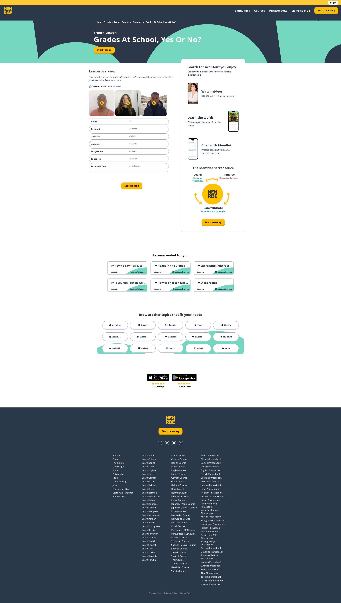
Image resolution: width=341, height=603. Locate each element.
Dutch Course (178, 466)
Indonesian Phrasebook (213, 496)
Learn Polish (148, 522)
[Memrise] (8, 10)
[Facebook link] (160, 443)
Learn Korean (149, 507)
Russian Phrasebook (211, 548)
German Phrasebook (211, 477)
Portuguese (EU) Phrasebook (209, 543)
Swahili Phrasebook (210, 565)
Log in (333, 2)
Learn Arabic (148, 455)
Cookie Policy (186, 593)
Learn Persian (149, 518)
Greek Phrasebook (210, 481)
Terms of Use (155, 593)
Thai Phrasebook (209, 573)
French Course (121, 22)
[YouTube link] (174, 443)
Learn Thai (147, 548)
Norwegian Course (180, 518)
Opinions (137, 22)
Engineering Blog (121, 489)
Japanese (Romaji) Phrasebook (210, 512)
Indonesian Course (180, 496)
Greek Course (178, 481)
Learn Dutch (148, 466)
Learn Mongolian (150, 511)
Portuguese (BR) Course (183, 530)
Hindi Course (177, 489)
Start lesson (104, 49)
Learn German (149, 477)
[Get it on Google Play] (184, 377)
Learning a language (123, 492)
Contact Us (118, 459)
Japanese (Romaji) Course (184, 507)
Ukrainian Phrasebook (212, 580)
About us (117, 455)
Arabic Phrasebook (210, 455)
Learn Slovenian (150, 533)
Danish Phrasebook (211, 462)
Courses (259, 10)
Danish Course (178, 462)
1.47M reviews (184, 386)
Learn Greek (148, 481)
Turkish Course (179, 563)
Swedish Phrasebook (211, 569)
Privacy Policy (170, 593)
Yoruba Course (178, 571)
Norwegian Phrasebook (213, 524)
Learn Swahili (148, 541)
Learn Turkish (149, 552)
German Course (179, 477)
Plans (115, 470)
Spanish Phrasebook (211, 562)
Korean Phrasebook (211, 516)
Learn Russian (149, 530)
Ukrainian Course (180, 567)
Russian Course (179, 537)
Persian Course (179, 522)
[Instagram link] (181, 443)
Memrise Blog (120, 481)
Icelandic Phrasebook (211, 492)
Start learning (213, 222)
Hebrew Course (179, 485)
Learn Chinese (149, 459)
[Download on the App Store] (158, 377)
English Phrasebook (211, 470)
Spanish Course (179, 548)
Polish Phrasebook (210, 531)
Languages (242, 10)
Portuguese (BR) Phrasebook (209, 537)
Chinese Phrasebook (211, 459)
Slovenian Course (180, 541)
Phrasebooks (278, 10)
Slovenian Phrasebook (212, 551)
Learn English (149, 470)
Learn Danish (148, 462)
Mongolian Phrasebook (212, 520)
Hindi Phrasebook (210, 489)
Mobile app (118, 466)
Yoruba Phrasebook (211, 584)
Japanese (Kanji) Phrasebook (209, 505)
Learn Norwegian (151, 515)
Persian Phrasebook (211, 527)
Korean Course (178, 511)
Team (115, 477)
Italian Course (178, 500)
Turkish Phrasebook (211, 576)
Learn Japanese (150, 503)
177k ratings (158, 386)
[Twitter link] (167, 443)
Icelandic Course (179, 492)
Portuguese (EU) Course (183, 533)
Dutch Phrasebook (210, 466)
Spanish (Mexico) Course (183, 544)
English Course (178, 470)
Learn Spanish (149, 537)
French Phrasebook (210, 474)
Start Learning (326, 10)
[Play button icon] (102, 103)
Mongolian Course (180, 515)
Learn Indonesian (151, 496)
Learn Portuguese (151, 526)
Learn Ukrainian (150, 556)
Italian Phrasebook (210, 500)
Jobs (115, 485)
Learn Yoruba (149, 559)
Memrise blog (300, 10)
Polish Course (178, 526)
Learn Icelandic (149, 492)
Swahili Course (178, 552)
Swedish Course (179, 556)
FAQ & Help (118, 462)
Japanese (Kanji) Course (183, 503)
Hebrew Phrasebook (211, 485)
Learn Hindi (148, 489)
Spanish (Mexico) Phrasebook (209, 557)
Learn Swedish (149, 544)
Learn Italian (148, 500)
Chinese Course (179, 459)
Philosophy (118, 474)
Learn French (104, 22)
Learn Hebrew (149, 485)
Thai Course (177, 559)
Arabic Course (178, 455)
